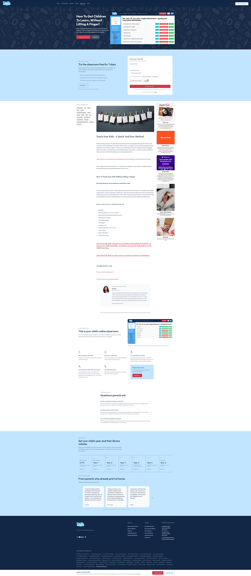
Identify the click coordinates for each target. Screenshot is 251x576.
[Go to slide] (103, 509)
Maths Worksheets (132, 533)
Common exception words (89, 566)
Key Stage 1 (91, 121)
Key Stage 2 (79, 124)
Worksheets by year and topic (83, 550)
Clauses (142, 562)
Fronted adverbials (127, 560)
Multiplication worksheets (95, 558)
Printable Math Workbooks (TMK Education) (166, 533)
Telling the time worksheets (94, 560)
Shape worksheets (106, 560)
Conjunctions (149, 562)
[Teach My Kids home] (7, 3)
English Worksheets (132, 535)
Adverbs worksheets (136, 560)
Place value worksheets (152, 558)
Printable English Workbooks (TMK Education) (166, 528)
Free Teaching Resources (81, 112)
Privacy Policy (148, 531)
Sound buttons (169, 564)
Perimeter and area (121, 564)
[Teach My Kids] (80, 524)
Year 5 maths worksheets (145, 554)
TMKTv (88, 3)
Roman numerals (141, 564)
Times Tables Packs (111, 159)
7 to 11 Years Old (80, 119)
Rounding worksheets (132, 564)
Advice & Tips (82, 3)
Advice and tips (84, 104)
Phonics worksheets (103, 562)
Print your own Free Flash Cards (104, 272)
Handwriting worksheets (92, 562)
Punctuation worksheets (89, 564)
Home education (149, 533)
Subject (89, 112)
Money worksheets (160, 564)
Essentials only (169, 573)
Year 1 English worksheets (81, 556)
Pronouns (155, 562)
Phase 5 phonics (112, 562)
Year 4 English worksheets (119, 556)
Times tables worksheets (157, 556)
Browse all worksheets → (101, 566)
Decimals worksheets (128, 558)
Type (85, 107)
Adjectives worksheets (167, 560)
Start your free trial (84, 37)
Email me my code (149, 86)
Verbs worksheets (156, 560)
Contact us (147, 537)
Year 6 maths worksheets (158, 554)
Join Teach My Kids (149, 526)
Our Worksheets (64, 3)
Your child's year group (134, 70)
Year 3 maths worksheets (120, 554)
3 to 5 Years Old (80, 117)
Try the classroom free (117, 303)
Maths (78, 110)
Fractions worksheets (117, 558)
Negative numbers (151, 564)
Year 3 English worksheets (107, 556)
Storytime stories (149, 535)
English (88, 107)
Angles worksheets (100, 564)
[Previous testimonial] (80, 498)
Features (72, 3)
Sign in (155, 92)
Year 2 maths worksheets (108, 554)
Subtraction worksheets (81, 560)
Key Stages (86, 119)
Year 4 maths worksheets (133, 554)
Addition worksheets (163, 558)
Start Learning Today (241, 3)
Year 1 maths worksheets (96, 554)
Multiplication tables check (82, 558)
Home (58, 3)
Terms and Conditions (150, 528)
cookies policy (137, 573)
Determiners (162, 562)
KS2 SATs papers (121, 562)
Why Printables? (132, 528)
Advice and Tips (80, 107)
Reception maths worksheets (82, 554)
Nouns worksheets (147, 560)
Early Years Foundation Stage (82, 121)
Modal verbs (168, 562)
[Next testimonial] (152, 498)
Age (90, 114)
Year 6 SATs (137, 562)
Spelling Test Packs (124, 159)
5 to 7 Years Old (87, 117)
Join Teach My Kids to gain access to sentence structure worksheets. (123, 255)
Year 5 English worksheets (132, 556)
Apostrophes (79, 564)
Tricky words (79, 566)
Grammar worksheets (116, 560)
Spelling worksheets (80, 562)
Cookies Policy (155, 76)
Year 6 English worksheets (145, 556)
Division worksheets (106, 558)
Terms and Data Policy (147, 76)
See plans (95, 37)
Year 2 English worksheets (94, 556)
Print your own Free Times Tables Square (107, 279)
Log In (232, 3)
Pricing (76, 3)
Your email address (134, 63)
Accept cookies (158, 573)
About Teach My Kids (133, 526)
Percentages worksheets (139, 558)
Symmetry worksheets (111, 564)
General (82, 110)
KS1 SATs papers (129, 562)
